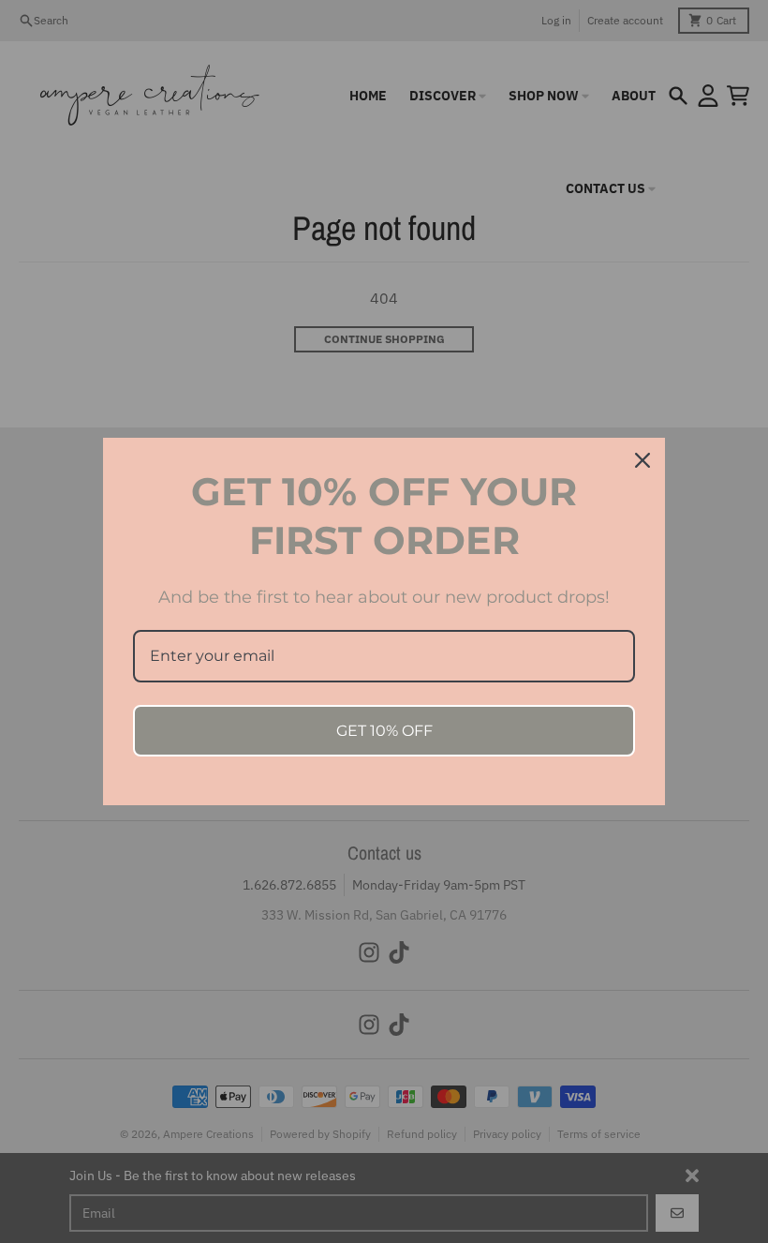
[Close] (642, 460)
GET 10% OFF (384, 731)
